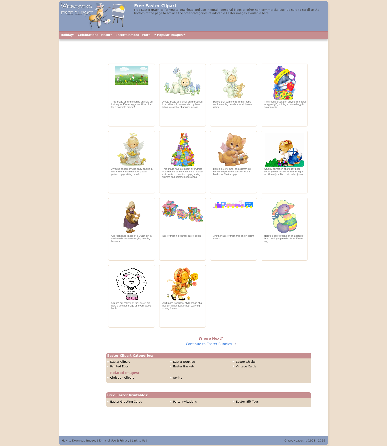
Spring (177, 377)
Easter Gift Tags (247, 401)
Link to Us (138, 440)
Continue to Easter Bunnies (209, 344)
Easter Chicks (246, 361)
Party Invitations (185, 401)
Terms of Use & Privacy (114, 440)
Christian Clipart (122, 377)
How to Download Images (79, 440)
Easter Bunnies (184, 361)
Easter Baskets (184, 366)
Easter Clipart (120, 361)
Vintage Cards (246, 366)
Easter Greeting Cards (126, 401)
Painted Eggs (119, 366)
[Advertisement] (81, 140)
